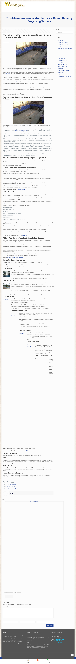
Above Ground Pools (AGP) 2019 (65, 42)
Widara (11, 493)
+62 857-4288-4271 (12, 484)
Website (38, 619)
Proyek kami (24, 235)
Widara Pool (8, 654)
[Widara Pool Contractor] (14, 4)
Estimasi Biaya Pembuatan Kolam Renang (65, 49)
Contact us (60, 46)
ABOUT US (60, 40)
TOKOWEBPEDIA (20, 654)
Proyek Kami (61, 62)
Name (4, 619)
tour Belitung (8, 73)
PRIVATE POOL (61, 58)
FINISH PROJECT (21, 189)
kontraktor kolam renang (11, 81)
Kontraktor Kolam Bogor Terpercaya (15, 257)
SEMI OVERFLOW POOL (63, 70)
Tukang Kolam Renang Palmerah (12, 592)
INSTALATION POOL (62, 54)
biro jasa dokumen (6, 203)
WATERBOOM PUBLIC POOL (64, 76)
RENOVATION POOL (62, 64)
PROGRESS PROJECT (62, 60)
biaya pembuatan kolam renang (25, 450)
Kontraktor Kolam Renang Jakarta (65, 56)
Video (59, 74)
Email (21, 619)
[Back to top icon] (72, 655)
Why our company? (62, 78)
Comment (5, 606)
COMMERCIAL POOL (63, 44)
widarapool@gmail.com (13, 488)
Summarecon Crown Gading (21, 130)
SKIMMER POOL (61, 72)
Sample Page (60, 68)
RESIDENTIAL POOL (62, 66)
